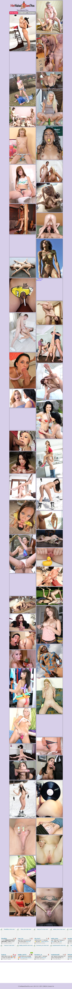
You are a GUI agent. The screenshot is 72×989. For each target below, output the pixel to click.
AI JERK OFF (22, 13)
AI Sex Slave (13, 13)
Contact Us (51, 986)
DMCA (45, 986)
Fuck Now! (31, 13)
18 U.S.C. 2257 (38, 986)
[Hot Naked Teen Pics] (22, 5)
